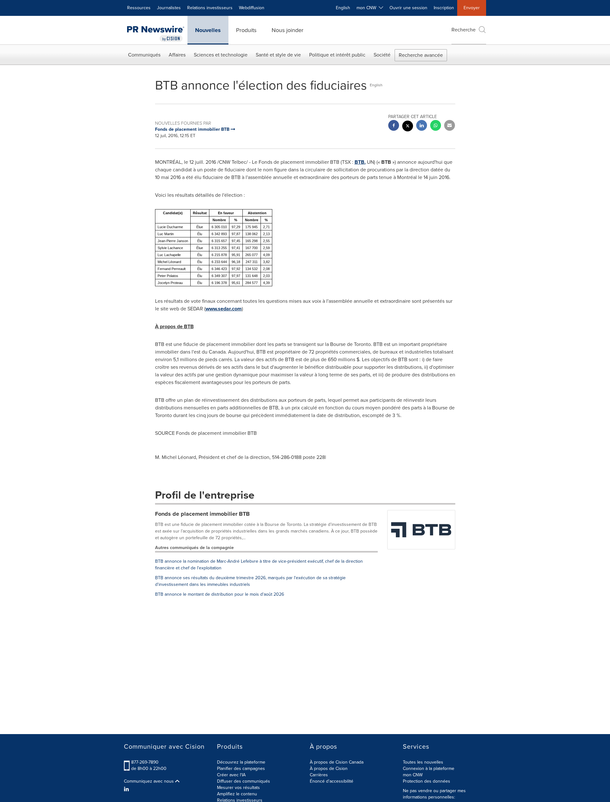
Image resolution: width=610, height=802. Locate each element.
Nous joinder (287, 30)
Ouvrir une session (408, 7)
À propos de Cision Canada (336, 762)
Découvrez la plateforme (241, 762)
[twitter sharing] (407, 127)
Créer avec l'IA (231, 775)
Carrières (319, 775)
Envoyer (472, 7)
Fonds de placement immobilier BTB (202, 514)
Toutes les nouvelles (423, 762)
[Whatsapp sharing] (435, 126)
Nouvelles (208, 30)
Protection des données (426, 781)
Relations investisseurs (210, 7)
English (343, 7)
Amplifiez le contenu (237, 794)
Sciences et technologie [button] (220, 54)
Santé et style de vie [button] (278, 54)
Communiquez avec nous (149, 781)
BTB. (360, 162)
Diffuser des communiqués (243, 781)
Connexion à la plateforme (428, 768)
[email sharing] (449, 126)
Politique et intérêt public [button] (337, 54)
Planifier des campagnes (241, 768)
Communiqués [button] (144, 54)
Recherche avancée (421, 55)
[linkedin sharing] (421, 126)
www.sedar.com (224, 308)
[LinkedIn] (127, 789)
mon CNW (413, 775)
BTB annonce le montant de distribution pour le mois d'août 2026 (219, 594)
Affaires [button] (177, 54)
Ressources (139, 7)
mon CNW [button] (367, 7)
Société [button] (382, 54)
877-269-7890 (145, 762)
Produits (246, 30)
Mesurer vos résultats (238, 787)
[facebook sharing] (393, 126)
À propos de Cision (329, 768)
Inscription (444, 7)
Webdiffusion (251, 7)
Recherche (463, 29)
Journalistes (169, 7)
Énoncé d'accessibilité (331, 781)
